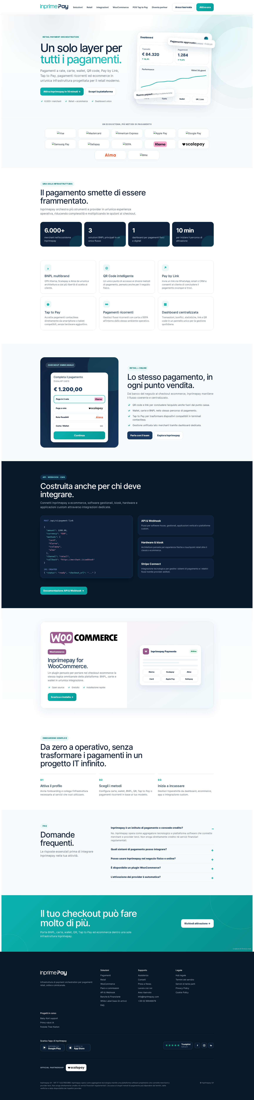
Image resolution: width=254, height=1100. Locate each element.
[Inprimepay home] (54, 7)
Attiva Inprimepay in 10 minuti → (62, 91)
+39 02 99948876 (147, 1001)
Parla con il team (139, 435)
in (211, 1045)
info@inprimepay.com (148, 996)
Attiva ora (205, 7)
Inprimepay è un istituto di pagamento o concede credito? (147, 827)
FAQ (102, 1005)
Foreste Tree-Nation (49, 1027)
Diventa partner (159, 7)
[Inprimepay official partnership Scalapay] (76, 1067)
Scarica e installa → (62, 697)
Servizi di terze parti (185, 984)
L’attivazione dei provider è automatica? (136, 876)
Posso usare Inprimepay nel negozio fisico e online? (143, 858)
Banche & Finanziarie (110, 996)
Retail (89, 7)
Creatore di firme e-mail (242, 949)
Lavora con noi (145, 988)
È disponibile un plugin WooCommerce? (136, 867)
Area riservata (183, 7)
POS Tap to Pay (140, 7)
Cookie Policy (182, 992)
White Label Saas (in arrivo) (113, 1001)
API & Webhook (107, 992)
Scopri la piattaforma (100, 91)
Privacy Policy (182, 988)
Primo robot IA (47, 1022)
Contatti (142, 979)
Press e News (144, 984)
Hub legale (181, 975)
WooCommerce (121, 7)
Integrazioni (102, 7)
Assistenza (143, 975)
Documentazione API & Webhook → (63, 590)
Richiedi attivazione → (197, 923)
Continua (79, 435)
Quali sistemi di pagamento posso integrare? (139, 849)
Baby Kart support (49, 1018)
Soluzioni (78, 7)
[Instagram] (204, 1045)
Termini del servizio (185, 979)
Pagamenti (105, 975)
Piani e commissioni (109, 988)
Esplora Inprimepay (168, 435)
